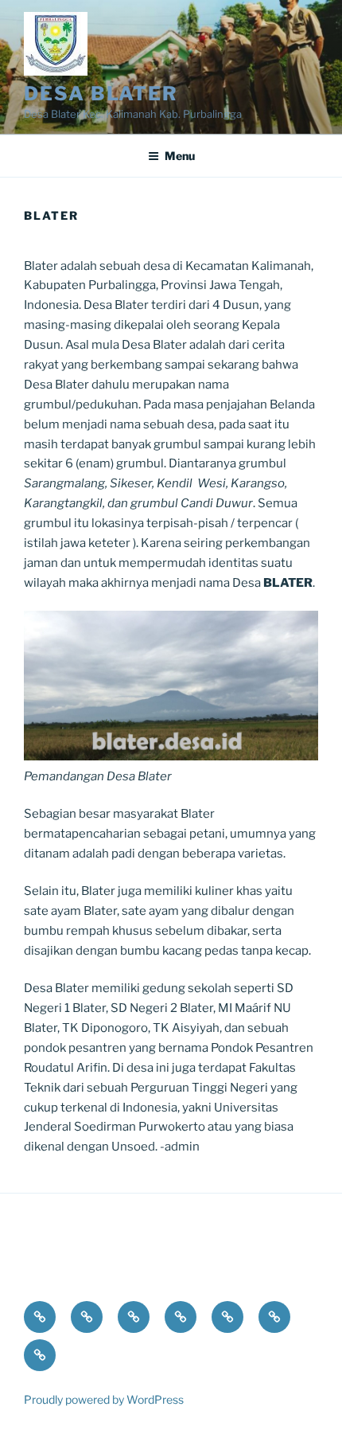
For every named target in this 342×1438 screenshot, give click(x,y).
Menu (180, 155)
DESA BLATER (101, 93)
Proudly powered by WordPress (104, 1399)
